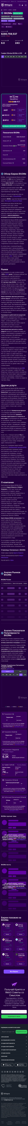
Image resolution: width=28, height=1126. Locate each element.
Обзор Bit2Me (17, 196)
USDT (6, 274)
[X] (2, 1072)
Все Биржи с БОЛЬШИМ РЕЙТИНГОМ (13, 126)
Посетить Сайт (17, 13)
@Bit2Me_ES (10, 668)
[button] (22, 5)
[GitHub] (23, 1072)
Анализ (7, 934)
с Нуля (11, 560)
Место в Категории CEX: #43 (16, 16)
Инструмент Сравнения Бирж (13, 201)
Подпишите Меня (14, 1016)
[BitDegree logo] (5, 1093)
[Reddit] (20, 1072)
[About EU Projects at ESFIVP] (6, 1085)
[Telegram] (5, 1072)
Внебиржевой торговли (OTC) (17, 447)
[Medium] (15, 1072)
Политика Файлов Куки (17, 1122)
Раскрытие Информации (24, 1122)
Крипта (5, 9)
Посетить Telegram (8, 751)
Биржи (10, 9)
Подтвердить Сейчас (18, 726)
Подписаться (21, 1031)
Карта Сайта (2, 1122)
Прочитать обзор (21, 110)
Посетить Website (21, 764)
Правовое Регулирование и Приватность (9, 1123)
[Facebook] (10, 1072)
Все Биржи (14, 971)
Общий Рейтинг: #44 (6, 16)
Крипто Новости (18, 553)
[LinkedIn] (12, 1072)
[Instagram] (18, 1072)
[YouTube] (7, 1072)
